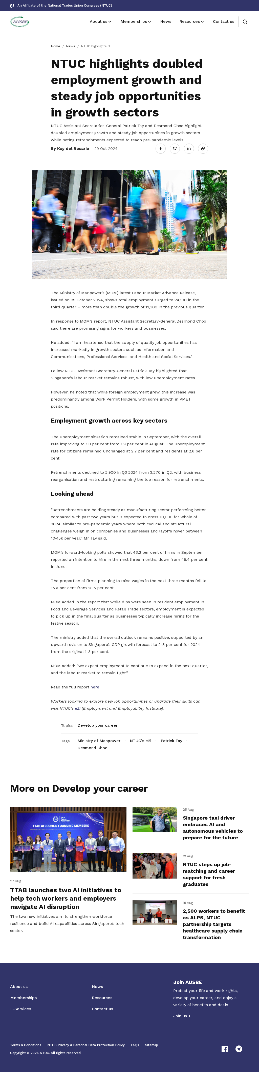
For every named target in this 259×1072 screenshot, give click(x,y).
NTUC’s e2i (140, 740)
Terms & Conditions (25, 1045)
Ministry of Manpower (98, 740)
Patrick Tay (171, 740)
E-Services (20, 1008)
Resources (102, 997)
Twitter (177, 148)
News (70, 46)
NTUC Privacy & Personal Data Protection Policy (86, 1045)
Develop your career (97, 725)
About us (19, 986)
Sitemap (151, 1045)
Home (55, 46)
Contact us (102, 1008)
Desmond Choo (92, 747)
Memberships (23, 997)
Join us (180, 1016)
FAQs (135, 1045)
